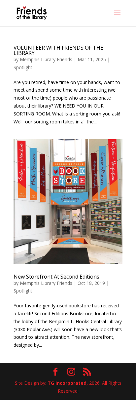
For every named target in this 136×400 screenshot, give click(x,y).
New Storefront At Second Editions (56, 276)
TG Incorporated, (68, 383)
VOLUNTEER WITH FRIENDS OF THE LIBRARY (58, 50)
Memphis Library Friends (46, 59)
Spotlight (23, 67)
